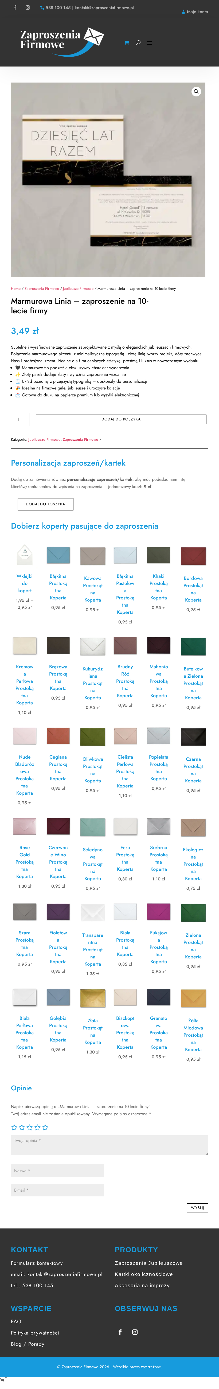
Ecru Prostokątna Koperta (125, 858)
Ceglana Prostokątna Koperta (58, 768)
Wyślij (197, 1207)
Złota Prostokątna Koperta (93, 1031)
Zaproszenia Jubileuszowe (149, 1263)
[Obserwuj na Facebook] (15, 7)
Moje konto (197, 12)
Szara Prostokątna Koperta (24, 943)
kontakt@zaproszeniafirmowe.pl (65, 1274)
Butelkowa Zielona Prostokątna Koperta (193, 683)
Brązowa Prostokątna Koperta (58, 677)
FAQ (16, 1321)
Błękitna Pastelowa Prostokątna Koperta (125, 594)
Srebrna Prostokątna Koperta (159, 858)
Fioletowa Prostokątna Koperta (58, 947)
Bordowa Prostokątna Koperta (193, 589)
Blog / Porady (27, 1344)
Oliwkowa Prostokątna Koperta (93, 770)
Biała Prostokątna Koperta (125, 943)
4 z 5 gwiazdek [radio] (37, 1127)
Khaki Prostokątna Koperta (159, 587)
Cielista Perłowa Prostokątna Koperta (125, 771)
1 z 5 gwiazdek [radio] (14, 1127)
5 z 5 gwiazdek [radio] (45, 1127)
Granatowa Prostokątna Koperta (159, 1033)
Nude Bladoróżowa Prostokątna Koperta (24, 775)
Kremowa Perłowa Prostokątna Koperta (24, 684)
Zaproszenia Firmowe (42, 288)
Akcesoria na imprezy (142, 1285)
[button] (196, 91)
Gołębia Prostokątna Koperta (58, 1029)
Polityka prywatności (35, 1332)
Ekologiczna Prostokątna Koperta (193, 864)
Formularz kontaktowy (37, 1263)
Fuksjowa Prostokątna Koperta (159, 947)
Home (16, 288)
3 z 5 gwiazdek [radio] (29, 1127)
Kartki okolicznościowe (144, 1274)
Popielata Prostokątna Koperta (158, 768)
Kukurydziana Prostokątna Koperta (93, 683)
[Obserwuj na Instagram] (28, 7)
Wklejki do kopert (25, 583)
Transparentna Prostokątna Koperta (92, 949)
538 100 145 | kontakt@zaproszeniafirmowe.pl (90, 8)
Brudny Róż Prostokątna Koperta (125, 681)
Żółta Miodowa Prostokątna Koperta (193, 1035)
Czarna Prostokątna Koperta (193, 770)
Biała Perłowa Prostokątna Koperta (24, 1033)
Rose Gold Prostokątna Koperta (24, 862)
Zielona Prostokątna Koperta (193, 946)
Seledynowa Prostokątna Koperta (93, 864)
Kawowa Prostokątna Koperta (93, 589)
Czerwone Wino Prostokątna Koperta (58, 862)
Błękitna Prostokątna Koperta (58, 587)
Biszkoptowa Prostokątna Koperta (125, 1033)
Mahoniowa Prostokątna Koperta (159, 681)
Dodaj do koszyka (121, 419)
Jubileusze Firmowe (78, 288)
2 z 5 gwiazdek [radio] (22, 1127)
